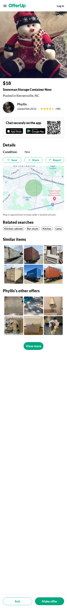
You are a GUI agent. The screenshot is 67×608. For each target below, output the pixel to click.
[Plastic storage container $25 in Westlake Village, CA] (53, 254)
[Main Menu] (5, 6)
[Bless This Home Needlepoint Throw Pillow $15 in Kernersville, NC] (13, 325)
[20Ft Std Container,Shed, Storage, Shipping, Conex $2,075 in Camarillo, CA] (33, 274)
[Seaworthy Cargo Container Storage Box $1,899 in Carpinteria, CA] (13, 254)
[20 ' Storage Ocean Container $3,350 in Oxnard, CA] (53, 274)
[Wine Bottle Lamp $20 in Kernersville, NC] (53, 325)
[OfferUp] (17, 6)
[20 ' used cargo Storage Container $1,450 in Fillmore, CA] (33, 254)
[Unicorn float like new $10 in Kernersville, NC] (33, 306)
